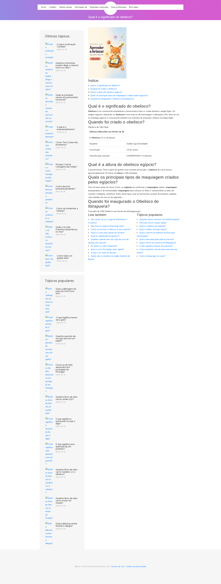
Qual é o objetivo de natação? (152, 226)
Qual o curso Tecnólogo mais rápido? (107, 249)
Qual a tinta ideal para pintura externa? (156, 239)
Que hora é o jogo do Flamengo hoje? (107, 226)
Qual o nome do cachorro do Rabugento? (157, 243)
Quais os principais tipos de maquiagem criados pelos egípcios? (119, 95)
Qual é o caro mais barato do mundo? (108, 233)
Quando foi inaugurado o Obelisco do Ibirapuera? (112, 99)
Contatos (52, 7)
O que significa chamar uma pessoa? (156, 246)
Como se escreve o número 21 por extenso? (111, 229)
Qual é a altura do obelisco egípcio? (106, 92)
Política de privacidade (136, 566)
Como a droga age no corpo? (152, 256)
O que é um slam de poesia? (104, 253)
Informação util (81, 7)
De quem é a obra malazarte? (104, 246)
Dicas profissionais (118, 7)
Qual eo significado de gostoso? (105, 236)
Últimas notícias (65, 7)
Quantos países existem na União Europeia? (159, 219)
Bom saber (133, 7)
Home (43, 7)
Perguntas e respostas (99, 7)
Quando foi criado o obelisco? (103, 89)
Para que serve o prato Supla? (153, 223)
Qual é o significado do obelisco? (105, 85)
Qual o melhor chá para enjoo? (153, 229)
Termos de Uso (117, 566)
